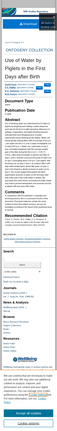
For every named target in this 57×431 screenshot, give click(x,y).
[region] (28, 400)
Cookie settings (38, 394)
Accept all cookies (28, 413)
